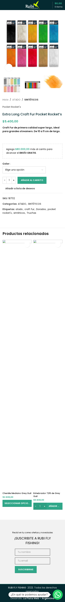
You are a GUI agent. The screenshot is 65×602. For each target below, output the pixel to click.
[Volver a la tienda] (56, 100)
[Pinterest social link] (12, 219)
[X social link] (8, 219)
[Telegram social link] (20, 219)
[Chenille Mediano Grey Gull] (17, 365)
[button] (5, 43)
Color (5, 163)
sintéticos (19, 213)
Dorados (41, 209)
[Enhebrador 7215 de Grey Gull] (47, 365)
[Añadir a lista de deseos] (27, 244)
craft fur (29, 209)
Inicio (5, 99)
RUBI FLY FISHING (17, 587)
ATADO (16, 99)
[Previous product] (52, 100)
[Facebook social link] (4, 219)
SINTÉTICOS (31, 99)
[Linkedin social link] (16, 219)
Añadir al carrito (32, 180)
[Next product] (60, 100)
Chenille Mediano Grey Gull (16, 493)
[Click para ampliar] (8, 67)
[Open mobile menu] (4, 5)
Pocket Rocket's (11, 107)
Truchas (31, 213)
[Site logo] (33, 5)
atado (19, 209)
